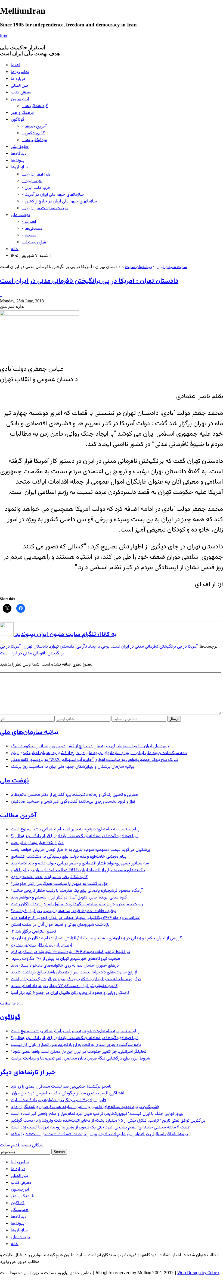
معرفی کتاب (21, 92)
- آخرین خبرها (34, 126)
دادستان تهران (62, 646)
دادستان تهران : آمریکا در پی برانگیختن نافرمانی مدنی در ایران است (89, 281)
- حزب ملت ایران (36, 187)
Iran (3, 36)
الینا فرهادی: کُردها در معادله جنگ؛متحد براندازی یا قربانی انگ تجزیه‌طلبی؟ (74, 836)
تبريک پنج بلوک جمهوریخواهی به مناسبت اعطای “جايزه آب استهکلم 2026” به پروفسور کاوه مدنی (94, 760)
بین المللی (19, 85)
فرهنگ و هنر (22, 113)
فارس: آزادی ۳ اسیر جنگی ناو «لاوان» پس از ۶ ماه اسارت (58, 1100)
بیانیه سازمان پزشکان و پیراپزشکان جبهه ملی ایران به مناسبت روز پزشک (72, 766)
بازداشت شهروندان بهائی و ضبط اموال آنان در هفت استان (60, 924)
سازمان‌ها (19, 167)
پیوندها (17, 160)
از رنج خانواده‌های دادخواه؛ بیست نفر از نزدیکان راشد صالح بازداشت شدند (74, 972)
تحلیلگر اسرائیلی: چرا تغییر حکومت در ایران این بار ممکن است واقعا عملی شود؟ (78, 1051)
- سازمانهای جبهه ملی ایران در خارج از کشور (59, 201)
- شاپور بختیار (34, 242)
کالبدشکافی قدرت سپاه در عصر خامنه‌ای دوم (49, 877)
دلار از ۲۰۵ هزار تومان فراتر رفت (37, 843)
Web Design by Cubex (198, 1273)
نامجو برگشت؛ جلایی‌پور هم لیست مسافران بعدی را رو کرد (61, 1086)
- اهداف (29, 221)
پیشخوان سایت (138, 267)
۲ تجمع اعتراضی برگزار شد (33, 931)
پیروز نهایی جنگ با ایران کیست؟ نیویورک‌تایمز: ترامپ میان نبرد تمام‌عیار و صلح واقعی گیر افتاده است (97, 1113)
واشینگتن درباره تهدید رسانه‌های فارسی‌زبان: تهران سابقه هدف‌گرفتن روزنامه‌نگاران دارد (85, 1107)
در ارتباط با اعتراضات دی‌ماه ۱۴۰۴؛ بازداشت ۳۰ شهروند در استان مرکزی (70, 952)
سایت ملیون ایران (172, 267)
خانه (14, 249)
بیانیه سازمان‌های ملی (29, 732)
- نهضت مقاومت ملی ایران (45, 208)
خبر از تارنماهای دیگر (27, 1072)
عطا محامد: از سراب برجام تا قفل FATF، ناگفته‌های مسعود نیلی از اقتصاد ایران (78, 870)
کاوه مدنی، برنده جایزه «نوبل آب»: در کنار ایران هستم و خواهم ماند (69, 897)
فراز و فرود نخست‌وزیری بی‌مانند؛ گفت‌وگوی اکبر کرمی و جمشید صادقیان (73, 801)
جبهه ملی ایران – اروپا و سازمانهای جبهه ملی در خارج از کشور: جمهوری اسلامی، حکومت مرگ (90, 746)
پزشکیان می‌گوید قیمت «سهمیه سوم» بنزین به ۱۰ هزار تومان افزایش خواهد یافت (80, 849)
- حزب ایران (32, 181)
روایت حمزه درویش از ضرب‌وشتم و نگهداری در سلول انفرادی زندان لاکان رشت (77, 904)
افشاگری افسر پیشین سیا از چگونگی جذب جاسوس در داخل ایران (67, 1093)
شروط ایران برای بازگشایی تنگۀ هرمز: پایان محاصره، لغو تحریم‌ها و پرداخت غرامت (80, 1058)
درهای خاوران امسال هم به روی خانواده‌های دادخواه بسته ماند (65, 965)
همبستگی (20, 1210)
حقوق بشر (20, 147)
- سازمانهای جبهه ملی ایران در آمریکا (53, 194)
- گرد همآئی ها (35, 106)
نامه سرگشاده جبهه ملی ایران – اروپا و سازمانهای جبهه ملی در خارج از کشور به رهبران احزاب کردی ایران (99, 753)
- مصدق (29, 235)
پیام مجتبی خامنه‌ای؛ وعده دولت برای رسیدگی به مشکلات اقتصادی (68, 856)
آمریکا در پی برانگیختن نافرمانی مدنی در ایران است (154, 646)
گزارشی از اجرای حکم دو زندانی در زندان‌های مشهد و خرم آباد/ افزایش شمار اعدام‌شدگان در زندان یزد (96, 938)
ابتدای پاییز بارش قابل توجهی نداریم (41, 945)
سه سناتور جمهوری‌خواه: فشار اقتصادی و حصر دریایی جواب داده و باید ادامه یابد (80, 863)
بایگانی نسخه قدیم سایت (21, 1145)
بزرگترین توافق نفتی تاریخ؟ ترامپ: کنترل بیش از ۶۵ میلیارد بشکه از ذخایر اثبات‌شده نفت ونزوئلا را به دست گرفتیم (108, 1120)
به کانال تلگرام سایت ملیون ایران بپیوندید (65, 634)
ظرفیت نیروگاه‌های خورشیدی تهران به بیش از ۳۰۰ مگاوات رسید (65, 958)
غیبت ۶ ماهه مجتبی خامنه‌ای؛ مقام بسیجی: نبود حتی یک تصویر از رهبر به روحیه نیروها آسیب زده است (100, 1127)
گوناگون (17, 119)
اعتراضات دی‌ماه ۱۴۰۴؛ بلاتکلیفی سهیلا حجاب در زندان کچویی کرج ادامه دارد (75, 918)
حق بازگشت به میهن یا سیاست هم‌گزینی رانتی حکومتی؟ (59, 884)
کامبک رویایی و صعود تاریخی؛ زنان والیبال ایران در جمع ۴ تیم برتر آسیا (70, 992)
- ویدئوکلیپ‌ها (34, 140)
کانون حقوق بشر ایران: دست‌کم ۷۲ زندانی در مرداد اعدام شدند (64, 986)
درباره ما (18, 78)
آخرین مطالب (18, 816)
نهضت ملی (20, 215)
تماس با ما (20, 72)
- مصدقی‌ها (32, 228)
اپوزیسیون (20, 99)
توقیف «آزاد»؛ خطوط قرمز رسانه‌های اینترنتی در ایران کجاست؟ (63, 911)
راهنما (16, 65)
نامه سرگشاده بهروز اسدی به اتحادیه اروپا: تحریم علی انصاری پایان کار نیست (76, 1045)
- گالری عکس (33, 133)
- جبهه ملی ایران (36, 174)
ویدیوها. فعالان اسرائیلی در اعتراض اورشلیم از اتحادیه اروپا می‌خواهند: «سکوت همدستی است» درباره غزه (101, 1134)
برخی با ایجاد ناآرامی (93, 646)
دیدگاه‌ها (19, 153)
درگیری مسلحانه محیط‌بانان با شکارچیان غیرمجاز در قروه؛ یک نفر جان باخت (76, 979)
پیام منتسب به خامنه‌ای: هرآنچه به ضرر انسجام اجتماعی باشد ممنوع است (75, 829)
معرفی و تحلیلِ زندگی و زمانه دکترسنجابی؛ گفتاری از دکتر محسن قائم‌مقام (75, 794)
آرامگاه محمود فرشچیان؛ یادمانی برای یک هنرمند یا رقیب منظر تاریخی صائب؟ (77, 890)
